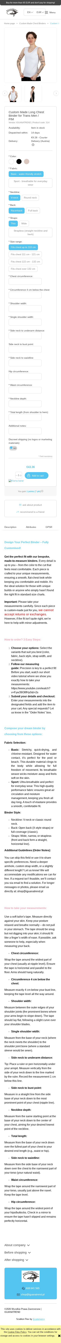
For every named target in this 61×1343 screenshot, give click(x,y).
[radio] (11, 161)
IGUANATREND (24, 122)
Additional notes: (17, 425)
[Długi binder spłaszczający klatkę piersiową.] (34, 93)
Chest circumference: (21, 276)
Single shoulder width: (21, 317)
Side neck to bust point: (21, 344)
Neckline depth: (18, 398)
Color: (13, 156)
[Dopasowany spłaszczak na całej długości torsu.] (14, 93)
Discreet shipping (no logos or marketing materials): (30, 441)
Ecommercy (39, 1319)
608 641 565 (32, 1288)
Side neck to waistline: (21, 357)
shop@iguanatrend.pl (30, 891)
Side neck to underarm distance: (27, 330)
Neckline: (14, 192)
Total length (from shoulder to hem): (29, 412)
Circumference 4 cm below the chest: (29, 289)
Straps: (13, 218)
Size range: (15, 241)
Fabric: (13, 168)
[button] (50, 12)
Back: (12, 205)
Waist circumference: (21, 385)
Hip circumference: (19, 371)
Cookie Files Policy (17, 1332)
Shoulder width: (18, 303)
